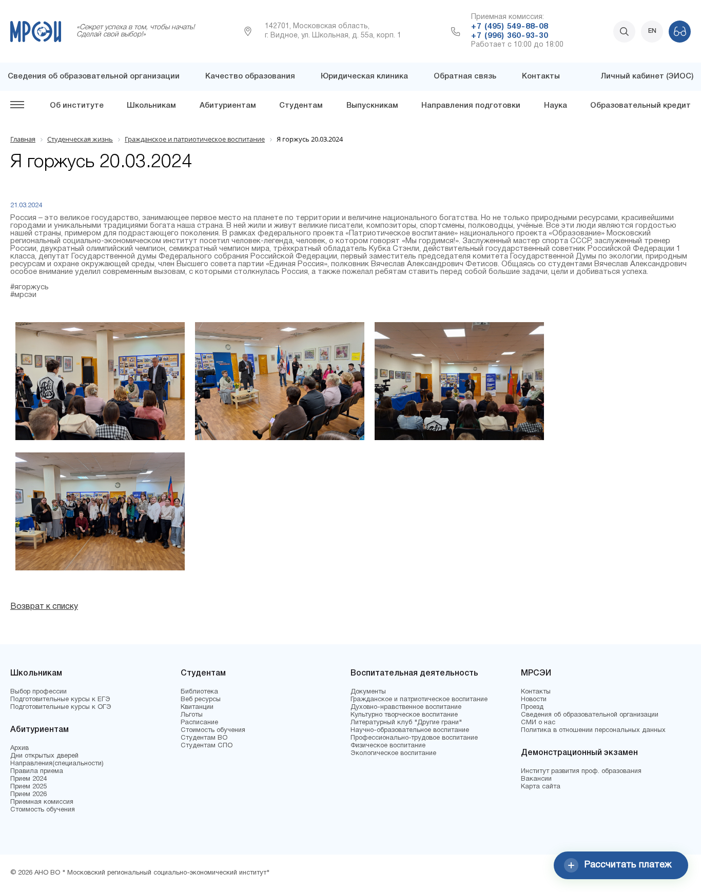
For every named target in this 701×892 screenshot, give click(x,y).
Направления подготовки (470, 105)
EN (652, 31)
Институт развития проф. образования (581, 771)
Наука (555, 105)
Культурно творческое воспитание (404, 715)
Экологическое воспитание (393, 753)
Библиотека (199, 692)
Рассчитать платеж (628, 865)
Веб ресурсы (201, 700)
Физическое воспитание (387, 746)
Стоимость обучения (42, 810)
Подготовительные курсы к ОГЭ (60, 707)
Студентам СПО (206, 746)
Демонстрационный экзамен (579, 753)
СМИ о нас (538, 723)
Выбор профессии (38, 692)
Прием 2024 (28, 779)
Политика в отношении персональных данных (593, 730)
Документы (368, 692)
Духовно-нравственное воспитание (405, 707)
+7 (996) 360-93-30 (509, 35)
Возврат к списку (44, 606)
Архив (19, 748)
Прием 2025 (28, 787)
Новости (534, 700)
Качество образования (250, 76)
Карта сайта (540, 787)
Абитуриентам (228, 105)
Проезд (532, 707)
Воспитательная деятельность (414, 673)
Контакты (541, 76)
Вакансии (536, 779)
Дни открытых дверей (44, 756)
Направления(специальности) (57, 764)
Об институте (77, 105)
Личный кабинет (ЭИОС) (646, 76)
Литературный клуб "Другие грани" (406, 723)
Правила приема (36, 771)
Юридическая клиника (364, 76)
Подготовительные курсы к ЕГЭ (60, 700)
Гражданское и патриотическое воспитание (419, 700)
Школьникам (151, 105)
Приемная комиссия (41, 802)
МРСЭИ (536, 673)
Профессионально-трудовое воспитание (414, 738)
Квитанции (197, 707)
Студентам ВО (204, 738)
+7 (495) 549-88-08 (509, 26)
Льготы (192, 715)
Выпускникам (372, 105)
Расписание (199, 723)
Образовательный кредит (640, 105)
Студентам (301, 105)
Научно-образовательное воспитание (409, 730)
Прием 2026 (28, 794)
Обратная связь (465, 76)
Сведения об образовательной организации (94, 76)
